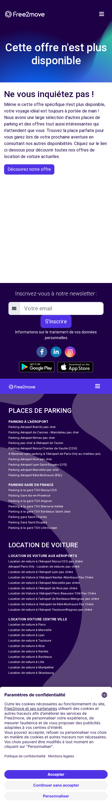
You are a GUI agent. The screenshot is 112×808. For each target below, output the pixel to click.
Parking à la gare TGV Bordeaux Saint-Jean (39, 511)
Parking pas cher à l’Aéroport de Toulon (35, 443)
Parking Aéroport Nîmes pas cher (31, 438)
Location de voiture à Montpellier (31, 667)
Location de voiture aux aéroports (42, 556)
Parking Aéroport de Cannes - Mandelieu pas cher (43, 432)
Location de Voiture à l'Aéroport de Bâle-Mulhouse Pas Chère (51, 604)
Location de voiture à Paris (27, 624)
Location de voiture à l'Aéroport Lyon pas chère (40, 572)
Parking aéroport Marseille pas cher (33, 470)
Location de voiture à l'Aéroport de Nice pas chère (42, 588)
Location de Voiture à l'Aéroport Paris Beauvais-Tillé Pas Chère (52, 593)
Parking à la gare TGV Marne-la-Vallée (35, 506)
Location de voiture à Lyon (26, 635)
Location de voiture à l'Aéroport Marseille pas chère (44, 583)
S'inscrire (56, 321)
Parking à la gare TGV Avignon (30, 501)
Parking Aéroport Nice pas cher (30, 459)
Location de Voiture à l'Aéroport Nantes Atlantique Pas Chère (50, 577)
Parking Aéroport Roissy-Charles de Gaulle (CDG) (42, 448)
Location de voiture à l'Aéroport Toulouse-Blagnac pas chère (50, 609)
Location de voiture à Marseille (29, 630)
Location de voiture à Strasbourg (31, 673)
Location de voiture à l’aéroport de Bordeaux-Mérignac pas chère (53, 599)
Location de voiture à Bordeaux (30, 657)
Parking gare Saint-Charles (27, 517)
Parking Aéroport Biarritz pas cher (32, 427)
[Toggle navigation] (102, 14)
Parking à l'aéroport (28, 422)
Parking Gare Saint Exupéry (27, 522)
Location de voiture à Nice (26, 646)
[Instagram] (70, 351)
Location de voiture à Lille (26, 662)
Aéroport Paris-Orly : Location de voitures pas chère (43, 566)
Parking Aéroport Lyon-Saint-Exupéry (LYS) (37, 464)
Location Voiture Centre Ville (37, 619)
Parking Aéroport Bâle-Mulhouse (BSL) (35, 475)
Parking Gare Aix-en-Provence (29, 495)
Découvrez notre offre (29, 169)
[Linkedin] (56, 351)
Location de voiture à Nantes (28, 651)
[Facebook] (41, 351)
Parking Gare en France (31, 485)
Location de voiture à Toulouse (29, 640)
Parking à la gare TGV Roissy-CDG (32, 490)
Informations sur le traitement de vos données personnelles (56, 335)
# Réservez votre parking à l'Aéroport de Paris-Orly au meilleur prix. (54, 454)
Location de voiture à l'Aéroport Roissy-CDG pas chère (45, 561)
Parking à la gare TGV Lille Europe (32, 528)
